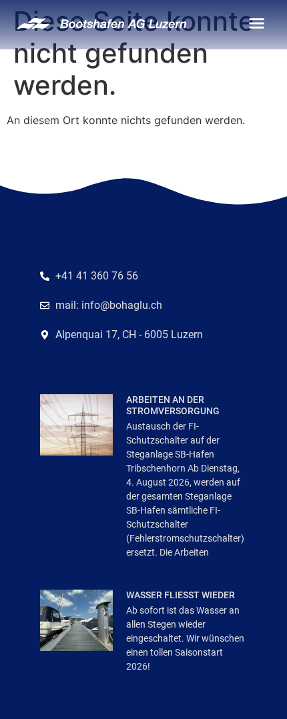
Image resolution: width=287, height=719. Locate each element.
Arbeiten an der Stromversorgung (173, 405)
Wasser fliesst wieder (180, 595)
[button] (257, 23)
